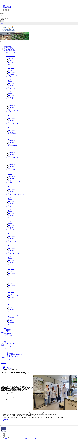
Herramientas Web (7, 337)
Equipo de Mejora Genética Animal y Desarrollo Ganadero (17, 65)
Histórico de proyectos (8, 348)
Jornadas (2, 344)
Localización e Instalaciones (9, 47)
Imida (4, 366)
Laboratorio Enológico (8, 339)
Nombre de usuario (4, 18)
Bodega (7, 289)
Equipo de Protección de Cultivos (12, 229)
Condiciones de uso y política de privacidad (32, 438)
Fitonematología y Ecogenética (12, 295)
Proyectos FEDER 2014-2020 (12, 349)
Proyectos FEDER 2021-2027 (9, 346)
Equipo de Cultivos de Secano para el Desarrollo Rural (16, 182)
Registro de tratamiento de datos (17, 438)
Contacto (7, 331)
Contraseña (3, 19)
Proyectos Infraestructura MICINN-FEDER (14, 354)
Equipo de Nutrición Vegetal (11, 218)
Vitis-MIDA (6, 342)
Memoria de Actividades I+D (9, 52)
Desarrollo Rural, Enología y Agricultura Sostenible (13, 181)
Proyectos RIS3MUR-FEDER (12, 356)
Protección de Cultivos (8, 228)
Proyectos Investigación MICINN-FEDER (14, 352)
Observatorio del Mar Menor (9, 50)
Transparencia (3, 364)
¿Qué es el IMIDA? (7, 46)
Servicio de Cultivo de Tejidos (9, 343)
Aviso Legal (7, 438)
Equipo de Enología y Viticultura (12, 206)
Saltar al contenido (4, 1)
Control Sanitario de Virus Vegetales (13, 315)
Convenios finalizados (8, 359)
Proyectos (10, 60)
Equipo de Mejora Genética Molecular (13, 123)
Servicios (3, 332)
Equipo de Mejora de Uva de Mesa (12, 157)
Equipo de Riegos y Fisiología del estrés (13, 88)
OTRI (5, 328)
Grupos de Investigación (8, 288)
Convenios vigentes (7, 358)
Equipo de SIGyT (9, 98)
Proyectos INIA (9, 355)
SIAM (5, 341)
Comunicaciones (11, 62)
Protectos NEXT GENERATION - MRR (14, 351)
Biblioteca (8, 330)
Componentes (11, 58)
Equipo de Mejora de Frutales (11, 145)
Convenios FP (6, 360)
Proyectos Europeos (10, 353)
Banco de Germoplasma (8, 333)
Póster (9, 87)
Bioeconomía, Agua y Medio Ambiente (11, 75)
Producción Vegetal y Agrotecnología (11, 265)
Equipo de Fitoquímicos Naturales (12, 241)
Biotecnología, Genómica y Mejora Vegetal (12, 110)
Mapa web (2, 438)
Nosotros (3, 45)
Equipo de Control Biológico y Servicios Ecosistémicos (16, 253)
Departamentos (4, 53)
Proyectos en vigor (7, 347)
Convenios (3, 357)
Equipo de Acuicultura (10, 56)
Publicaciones (11, 64)
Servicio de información (8, 340)
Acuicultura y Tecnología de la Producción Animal (13, 54)
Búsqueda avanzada (7, 7)
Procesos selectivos (7, 51)
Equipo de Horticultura (10, 278)
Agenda (2, 361)
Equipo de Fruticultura (10, 266)
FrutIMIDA (6, 336)
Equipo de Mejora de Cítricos (11, 133)
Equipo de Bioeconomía (10, 76)
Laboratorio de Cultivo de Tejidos (12, 302)
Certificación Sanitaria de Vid (9, 335)
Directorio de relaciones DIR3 (9, 49)
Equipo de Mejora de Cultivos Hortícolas (14, 169)
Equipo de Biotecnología (11, 111)
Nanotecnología (9, 320)
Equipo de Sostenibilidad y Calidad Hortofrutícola (15, 194)
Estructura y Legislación (8, 48)
